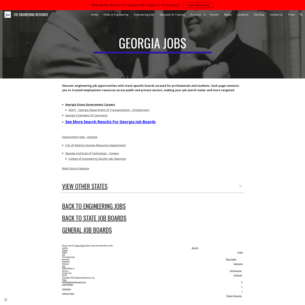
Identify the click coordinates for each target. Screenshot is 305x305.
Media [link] (227, 14)
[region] (152, 5)
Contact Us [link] (276, 14)
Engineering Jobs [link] (144, 14)
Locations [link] (242, 14)
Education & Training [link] (172, 14)
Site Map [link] (259, 14)
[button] (301, 14)
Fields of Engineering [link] (116, 14)
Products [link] (195, 14)
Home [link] (94, 14)
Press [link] (291, 14)
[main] (152, 44)
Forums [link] (214, 14)
